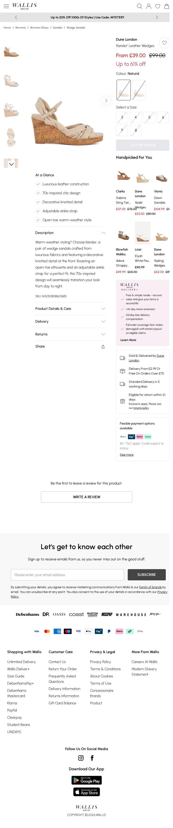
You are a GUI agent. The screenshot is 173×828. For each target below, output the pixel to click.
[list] (67, 100)
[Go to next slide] (106, 100)
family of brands (150, 587)
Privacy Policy (100, 662)
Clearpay (14, 717)
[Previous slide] (16, 17)
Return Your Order (63, 669)
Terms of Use (100, 683)
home (7, 27)
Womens (20, 27)
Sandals (57, 27)
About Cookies (101, 676)
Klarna (12, 703)
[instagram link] (81, 758)
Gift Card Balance (62, 703)
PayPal (12, 710)
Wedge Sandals (76, 27)
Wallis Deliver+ (18, 669)
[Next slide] (157, 17)
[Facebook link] (92, 758)
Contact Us (57, 662)
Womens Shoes (39, 27)
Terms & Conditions (105, 669)
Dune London (126, 39)
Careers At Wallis (144, 662)
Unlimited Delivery (21, 662)
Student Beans (18, 724)
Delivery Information (64, 689)
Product (96, 703)
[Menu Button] (6, 6)
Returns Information (64, 696)
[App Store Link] (86, 786)
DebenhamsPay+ (20, 683)
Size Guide (15, 676)
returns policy (141, 408)
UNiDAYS (14, 732)
